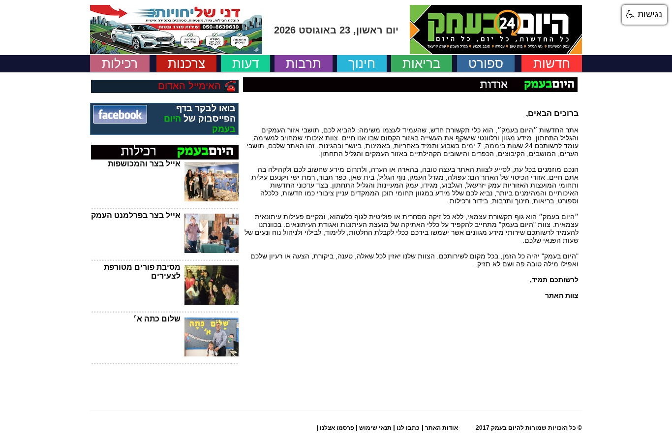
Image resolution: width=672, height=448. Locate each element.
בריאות (421, 63)
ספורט (485, 63)
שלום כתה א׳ (157, 319)
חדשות (551, 63)
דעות (245, 63)
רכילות (120, 63)
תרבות (303, 63)
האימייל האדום (189, 85)
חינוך (361, 63)
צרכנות (186, 63)
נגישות (648, 14)
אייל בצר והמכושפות (144, 164)
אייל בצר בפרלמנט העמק (136, 215)
